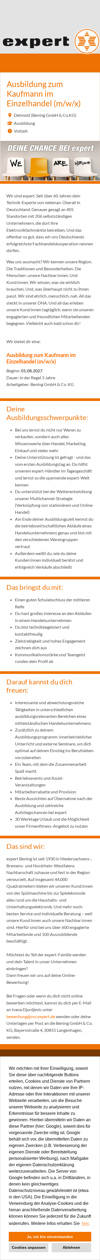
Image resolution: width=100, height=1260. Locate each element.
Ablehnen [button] (71, 1247)
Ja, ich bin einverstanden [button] (50, 1237)
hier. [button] (86, 1223)
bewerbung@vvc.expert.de (30, 1016)
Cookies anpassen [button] (29, 1247)
